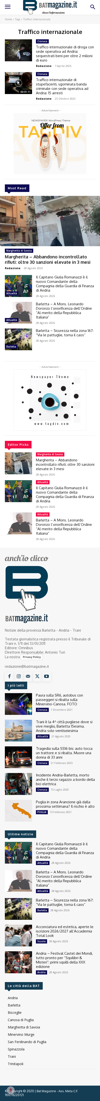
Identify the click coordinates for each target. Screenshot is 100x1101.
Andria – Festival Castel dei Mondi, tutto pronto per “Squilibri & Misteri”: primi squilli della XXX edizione (64, 960)
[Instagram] (18, 676)
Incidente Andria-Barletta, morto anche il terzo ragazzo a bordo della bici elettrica (65, 779)
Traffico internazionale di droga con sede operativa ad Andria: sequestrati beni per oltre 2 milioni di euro (65, 54)
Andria (41, 972)
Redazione (12, 268)
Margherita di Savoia (19, 250)
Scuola (41, 941)
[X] (37, 676)
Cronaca (42, 41)
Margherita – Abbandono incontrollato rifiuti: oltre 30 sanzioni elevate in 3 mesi (48, 259)
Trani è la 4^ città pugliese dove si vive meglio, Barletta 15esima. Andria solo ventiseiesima (64, 726)
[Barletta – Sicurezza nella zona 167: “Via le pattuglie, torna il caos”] (18, 339)
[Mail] (28, 676)
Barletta (11, 346)
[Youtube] (46, 676)
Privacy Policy (32, 657)
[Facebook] (9, 676)
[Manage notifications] (11, 1090)
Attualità (11, 293)
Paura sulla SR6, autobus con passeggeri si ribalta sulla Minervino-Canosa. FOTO (59, 699)
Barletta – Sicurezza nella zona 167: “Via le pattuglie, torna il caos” (64, 332)
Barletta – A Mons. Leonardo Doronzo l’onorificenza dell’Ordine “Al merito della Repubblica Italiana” (64, 310)
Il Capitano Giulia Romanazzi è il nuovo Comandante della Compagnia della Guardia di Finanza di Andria (65, 284)
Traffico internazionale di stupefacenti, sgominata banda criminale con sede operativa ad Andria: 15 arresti (62, 86)
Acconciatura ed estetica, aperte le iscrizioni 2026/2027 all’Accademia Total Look (64, 931)
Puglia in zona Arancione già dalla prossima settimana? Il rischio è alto (65, 804)
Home (8, 19)
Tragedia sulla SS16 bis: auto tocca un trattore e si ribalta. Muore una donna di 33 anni (64, 753)
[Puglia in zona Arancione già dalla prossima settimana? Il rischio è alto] (18, 811)
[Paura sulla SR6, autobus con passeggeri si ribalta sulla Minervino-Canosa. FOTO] (18, 704)
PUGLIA (41, 812)
